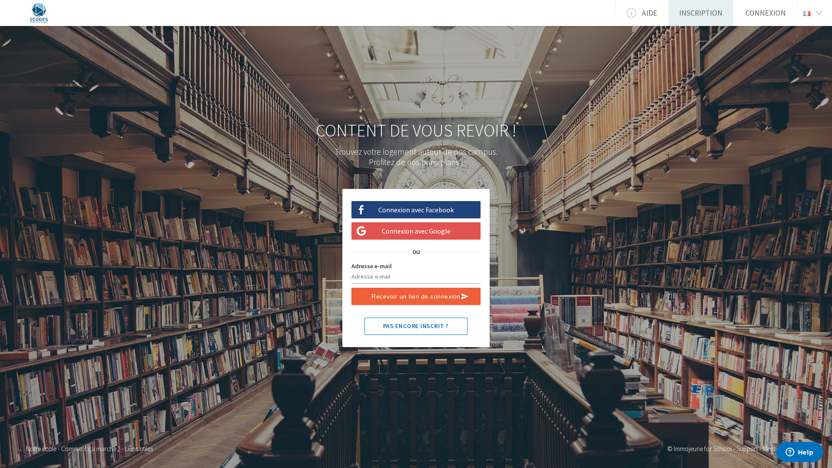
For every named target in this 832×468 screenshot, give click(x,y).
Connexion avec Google (416, 231)
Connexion (765, 13)
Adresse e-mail (371, 266)
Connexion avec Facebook (416, 209)
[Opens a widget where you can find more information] (799, 453)
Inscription (700, 13)
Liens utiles (139, 449)
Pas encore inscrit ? (416, 326)
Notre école (41, 449)
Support (747, 449)
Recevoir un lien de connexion (416, 296)
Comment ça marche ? (90, 449)
